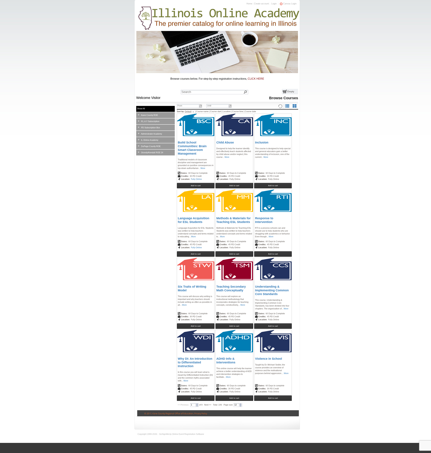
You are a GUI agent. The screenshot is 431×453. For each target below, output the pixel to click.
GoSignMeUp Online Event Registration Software (181, 434)
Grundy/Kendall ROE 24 (150, 152)
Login (274, 3)
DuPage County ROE (149, 146)
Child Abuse (225, 142)
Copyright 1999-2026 (147, 434)
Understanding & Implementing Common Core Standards (272, 290)
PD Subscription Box (149, 127)
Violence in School (268, 358)
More (203, 168)
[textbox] (217, 92)
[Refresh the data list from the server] (280, 106)
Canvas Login (289, 3)
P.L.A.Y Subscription (148, 121)
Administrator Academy (150, 133)
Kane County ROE (148, 115)
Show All (141, 108)
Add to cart (196, 186)
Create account (261, 3)
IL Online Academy (148, 139)
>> (210, 405)
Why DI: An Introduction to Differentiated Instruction (195, 362)
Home (249, 3)
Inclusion (261, 142)
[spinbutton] (193, 405)
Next (206, 405)
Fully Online (196, 179)
